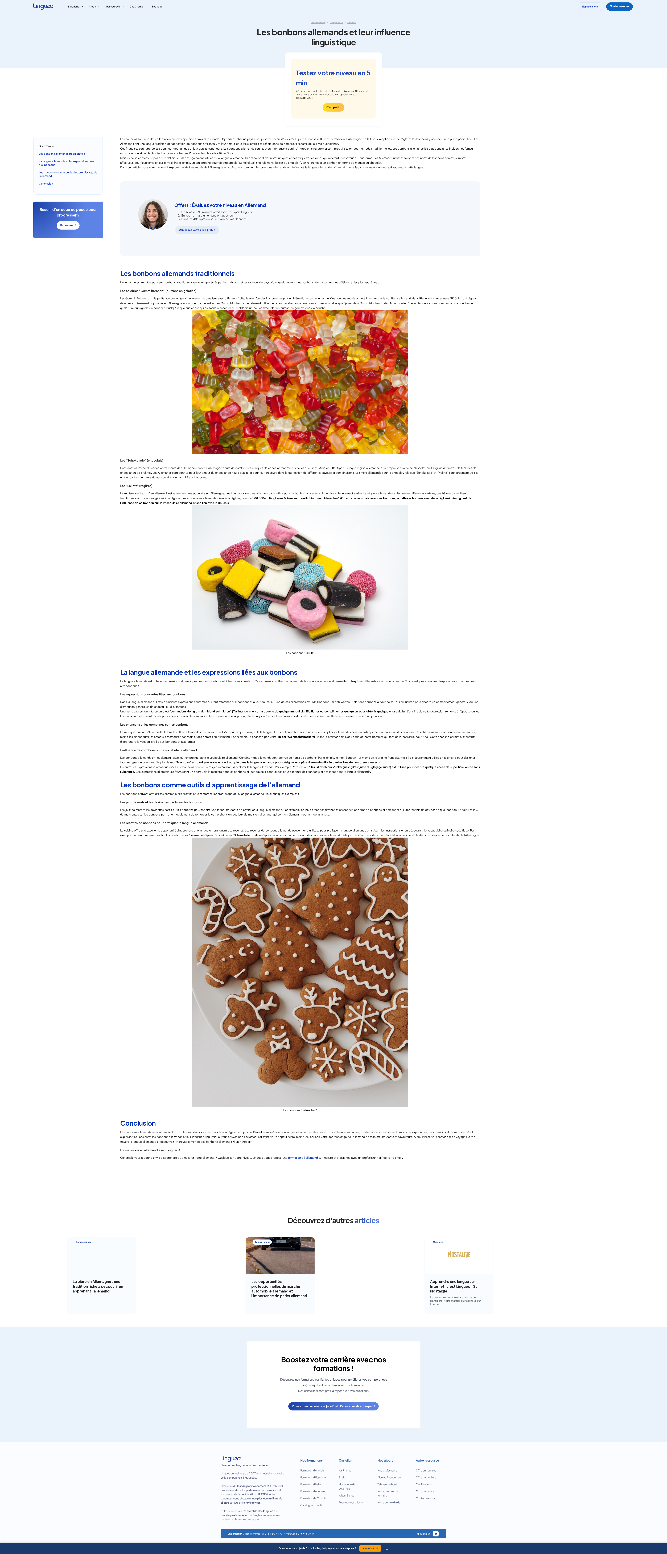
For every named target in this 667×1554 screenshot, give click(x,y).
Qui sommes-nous (427, 1491)
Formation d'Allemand (313, 1491)
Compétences (336, 22)
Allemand (351, 22)
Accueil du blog (318, 22)
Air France (345, 1470)
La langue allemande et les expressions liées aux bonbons (66, 163)
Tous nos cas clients (351, 1502)
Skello (342, 1477)
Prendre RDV (370, 1548)
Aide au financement (389, 1477)
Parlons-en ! (68, 225)
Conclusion (46, 183)
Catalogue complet (311, 1505)
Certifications (424, 1484)
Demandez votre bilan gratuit (197, 229)
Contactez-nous (425, 1498)
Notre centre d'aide (388, 1502)
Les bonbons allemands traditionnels (62, 153)
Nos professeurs (387, 1470)
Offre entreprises (426, 1470)
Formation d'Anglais (312, 1470)
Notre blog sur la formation (387, 1493)
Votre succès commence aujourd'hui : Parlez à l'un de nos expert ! (333, 1406)
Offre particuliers (426, 1477)
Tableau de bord (387, 1484)
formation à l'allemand (303, 1157)
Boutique (157, 6)
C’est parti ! (333, 107)
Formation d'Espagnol (313, 1477)
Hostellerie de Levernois (347, 1486)
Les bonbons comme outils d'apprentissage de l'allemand (68, 174)
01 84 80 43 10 (273, 1533)
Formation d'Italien (311, 1484)
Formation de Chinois (313, 1498)
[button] (75, 6)
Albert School (347, 1495)
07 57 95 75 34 (306, 1533)
